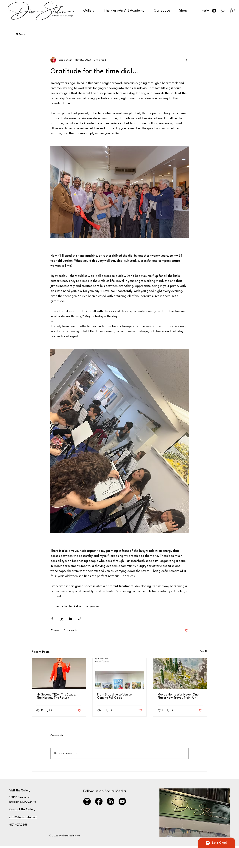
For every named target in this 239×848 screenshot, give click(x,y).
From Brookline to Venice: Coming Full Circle (114, 696)
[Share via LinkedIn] (70, 619)
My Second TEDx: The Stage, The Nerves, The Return (56, 696)
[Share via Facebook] (52, 619)
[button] (87, 10)
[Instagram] (87, 801)
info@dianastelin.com (23, 817)
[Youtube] (122, 801)
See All (203, 651)
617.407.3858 (18, 824)
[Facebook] (99, 801)
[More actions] (186, 60)
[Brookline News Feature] (120, 673)
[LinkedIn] (110, 801)
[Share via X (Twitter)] (61, 619)
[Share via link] (79, 619)
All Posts (20, 34)
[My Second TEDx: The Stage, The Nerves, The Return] (59, 673)
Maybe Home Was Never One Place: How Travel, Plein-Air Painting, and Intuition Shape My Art (178, 696)
